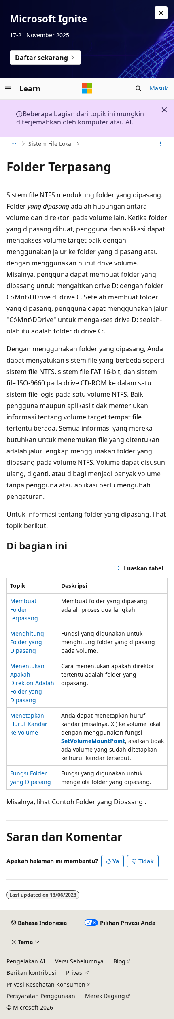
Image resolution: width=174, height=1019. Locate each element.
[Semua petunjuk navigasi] (13, 143)
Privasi (75, 972)
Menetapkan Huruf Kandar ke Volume (28, 723)
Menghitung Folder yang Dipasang (27, 642)
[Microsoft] (87, 88)
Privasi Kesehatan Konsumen (45, 984)
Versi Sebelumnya (79, 961)
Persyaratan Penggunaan (40, 996)
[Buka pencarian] (138, 88)
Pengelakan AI (25, 961)
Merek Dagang (105, 996)
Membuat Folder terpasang (24, 609)
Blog (119, 961)
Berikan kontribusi (31, 972)
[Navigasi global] (8, 88)
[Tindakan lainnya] (160, 143)
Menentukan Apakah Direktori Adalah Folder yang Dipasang (32, 683)
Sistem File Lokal (50, 143)
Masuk (159, 88)
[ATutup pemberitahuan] (161, 12)
